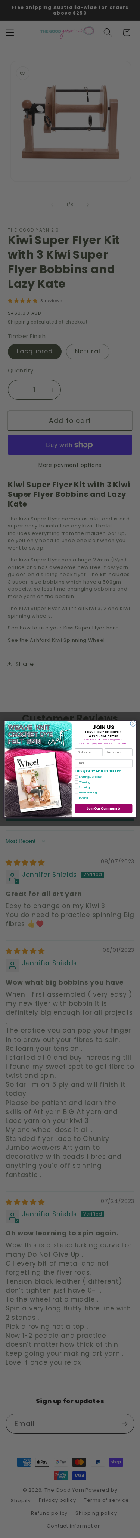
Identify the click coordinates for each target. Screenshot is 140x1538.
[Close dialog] (133, 723)
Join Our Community (104, 808)
